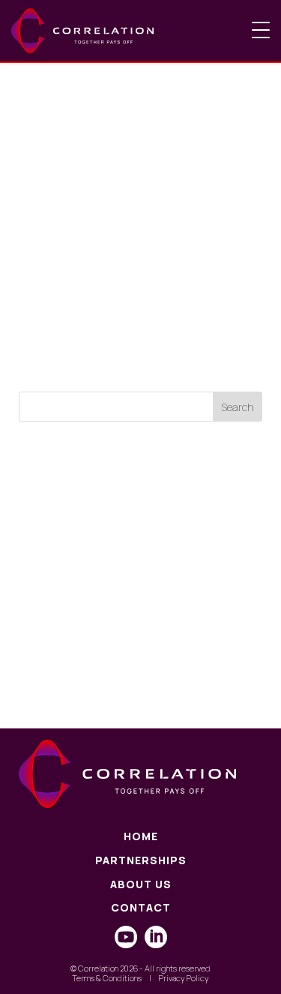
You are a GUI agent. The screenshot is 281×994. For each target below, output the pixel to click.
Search (237, 407)
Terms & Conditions (107, 978)
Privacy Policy (184, 978)
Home (141, 836)
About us (141, 884)
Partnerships (141, 860)
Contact (141, 908)
